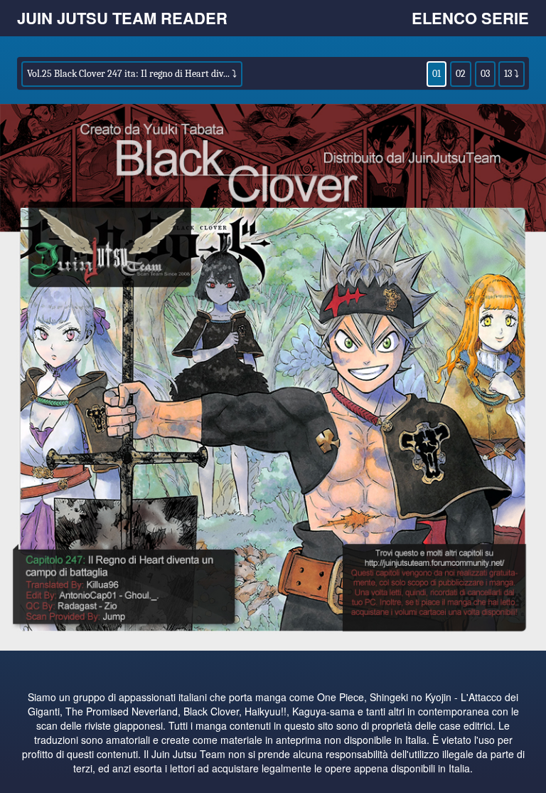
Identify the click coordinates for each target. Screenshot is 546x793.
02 (461, 74)
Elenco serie (470, 17)
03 (485, 74)
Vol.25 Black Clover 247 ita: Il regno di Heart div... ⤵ (132, 74)
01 (436, 74)
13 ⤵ (511, 74)
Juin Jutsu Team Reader (122, 17)
